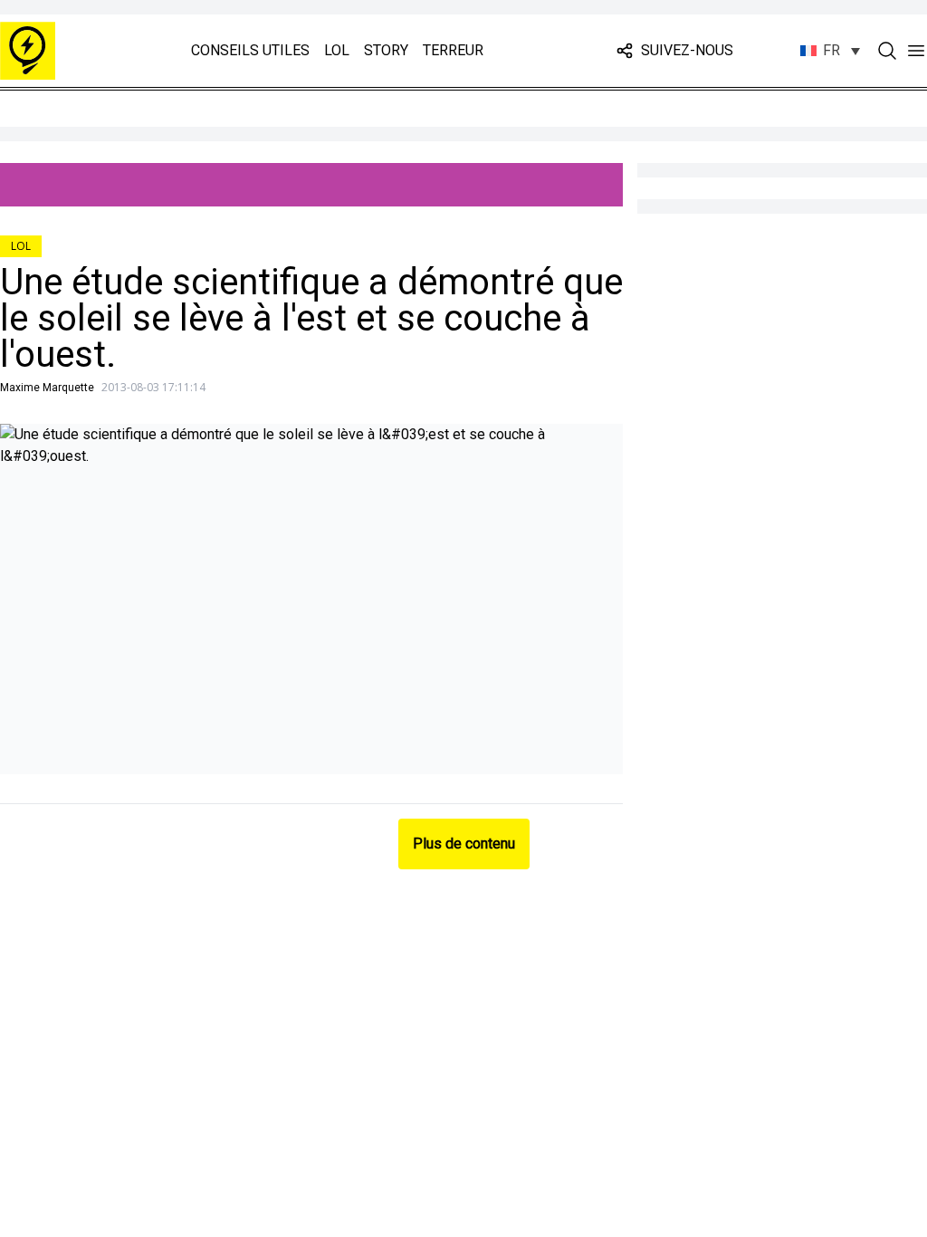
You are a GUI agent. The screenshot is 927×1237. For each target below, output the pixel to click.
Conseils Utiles (250, 50)
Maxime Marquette (47, 387)
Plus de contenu (464, 843)
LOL (336, 50)
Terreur (453, 50)
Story (386, 50)
